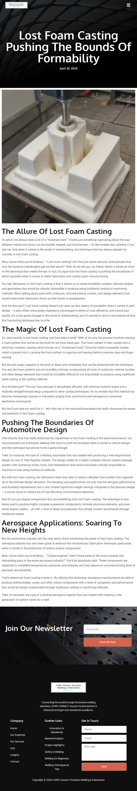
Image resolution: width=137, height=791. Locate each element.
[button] (129, 5)
